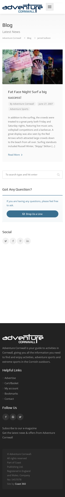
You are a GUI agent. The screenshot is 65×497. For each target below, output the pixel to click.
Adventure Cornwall (23, 103)
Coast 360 (20, 483)
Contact (9, 399)
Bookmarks (11, 393)
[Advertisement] (32, 284)
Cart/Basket (11, 383)
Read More (14, 154)
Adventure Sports (19, 109)
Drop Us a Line (34, 213)
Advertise (10, 378)
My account (11, 388)
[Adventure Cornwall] (22, 8)
